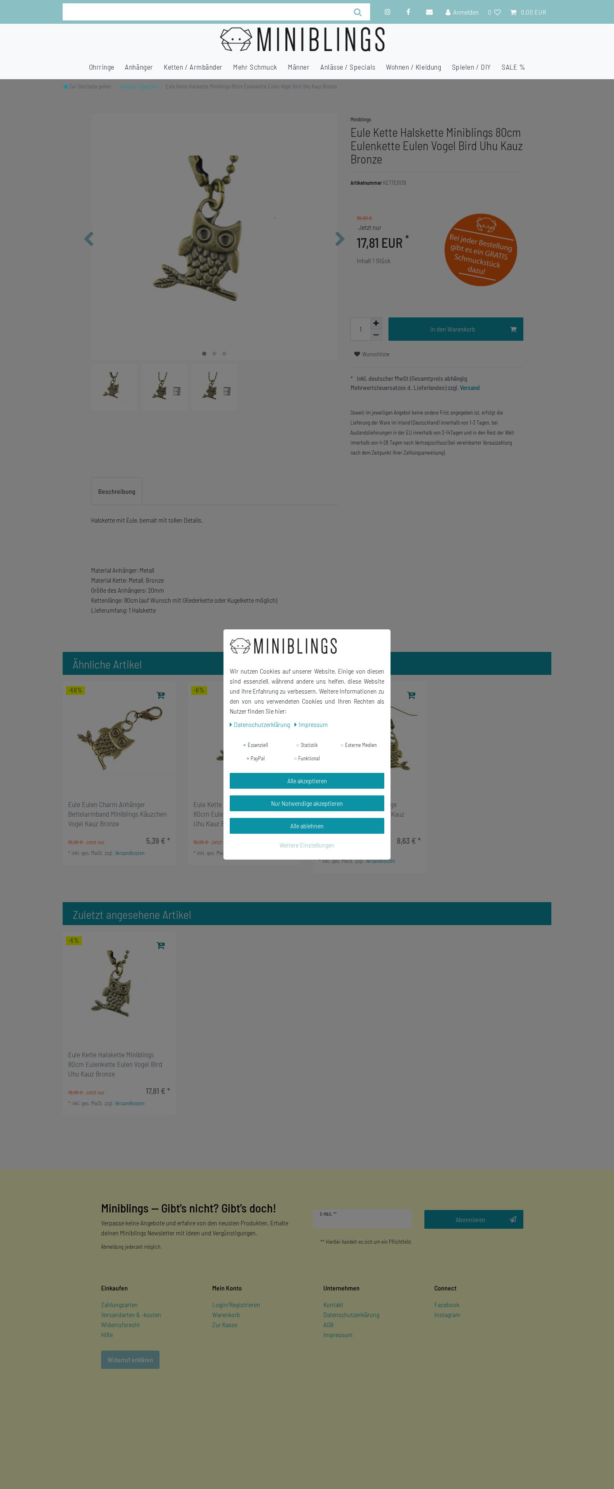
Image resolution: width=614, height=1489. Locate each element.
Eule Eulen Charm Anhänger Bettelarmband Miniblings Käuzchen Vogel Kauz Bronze (117, 814)
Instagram (447, 1314)
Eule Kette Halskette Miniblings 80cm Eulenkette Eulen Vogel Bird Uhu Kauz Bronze (115, 1064)
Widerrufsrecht (120, 1324)
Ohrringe (101, 66)
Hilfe (107, 1334)
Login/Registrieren (236, 1304)
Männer (299, 66)
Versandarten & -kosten (131, 1314)
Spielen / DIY (471, 66)
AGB (328, 1324)
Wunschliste (375, 353)
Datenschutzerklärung (351, 1314)
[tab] (116, 491)
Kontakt (333, 1304)
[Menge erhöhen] (376, 323)
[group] (119, 738)
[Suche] (358, 11)
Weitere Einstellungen (307, 845)
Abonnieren (470, 1219)
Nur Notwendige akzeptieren (307, 803)
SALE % (513, 66)
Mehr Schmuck (255, 66)
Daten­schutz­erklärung (262, 724)
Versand (469, 387)
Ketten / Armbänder (193, 66)
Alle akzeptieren (307, 781)
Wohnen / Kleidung (413, 66)
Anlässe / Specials (348, 66)
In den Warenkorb (452, 329)
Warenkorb (226, 1314)
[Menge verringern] (376, 335)
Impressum (338, 1334)
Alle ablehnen (307, 826)
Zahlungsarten (119, 1304)
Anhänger (139, 66)
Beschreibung (116, 491)
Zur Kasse (224, 1324)
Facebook (446, 1304)
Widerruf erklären (130, 1359)
